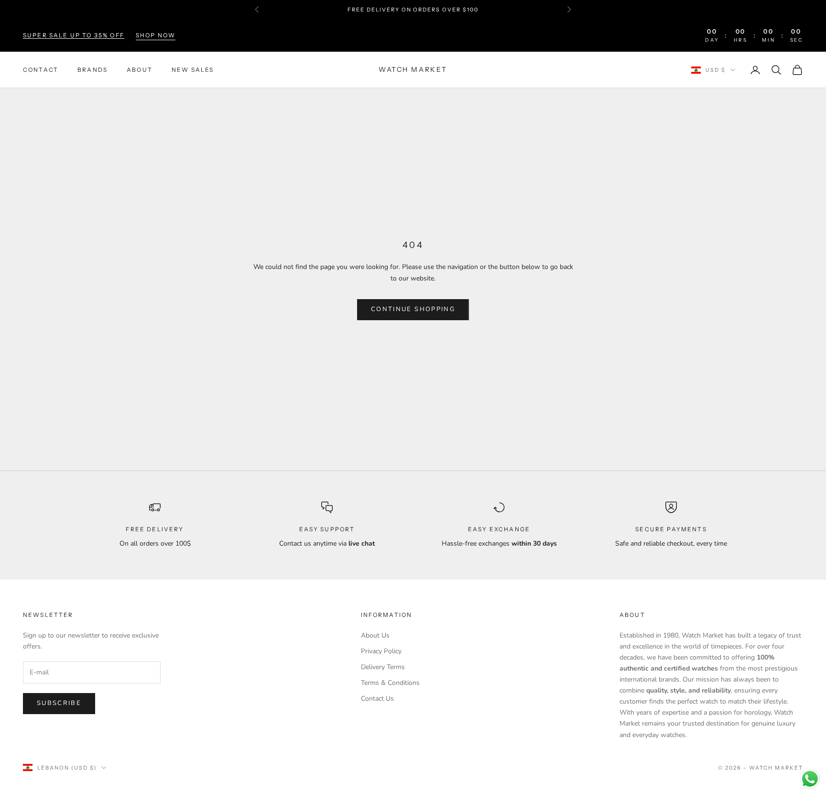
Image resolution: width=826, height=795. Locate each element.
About (139, 69)
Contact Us (377, 698)
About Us (375, 635)
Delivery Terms (383, 667)
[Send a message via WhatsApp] (810, 779)
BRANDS (92, 69)
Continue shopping (413, 309)
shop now (155, 35)
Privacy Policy (381, 651)
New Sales (193, 69)
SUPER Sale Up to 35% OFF (73, 35)
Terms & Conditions (390, 682)
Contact (40, 69)
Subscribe (59, 703)
